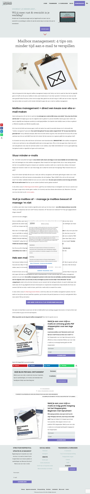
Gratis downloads (45, 462)
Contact (51, 270)
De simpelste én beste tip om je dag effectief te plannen (58, 396)
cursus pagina (30, 192)
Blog (71, 3)
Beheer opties (58, 267)
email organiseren (43, 391)
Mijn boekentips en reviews (45, 468)
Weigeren (50, 267)
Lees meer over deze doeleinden (46, 263)
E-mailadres (52, 376)
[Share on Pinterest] (1, 125)
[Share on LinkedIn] (1, 131)
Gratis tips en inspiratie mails (45, 465)
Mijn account (61, 489)
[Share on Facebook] (1, 128)
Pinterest (44, 451)
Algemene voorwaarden (31, 489)
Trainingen (53, 3)
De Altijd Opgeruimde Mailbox (31, 187)
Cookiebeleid (39, 270)
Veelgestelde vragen (67, 456)
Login (67, 462)
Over (45, 3)
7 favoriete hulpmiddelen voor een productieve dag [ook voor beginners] (36, 394)
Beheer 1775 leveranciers (34, 263)
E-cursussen (63, 3)
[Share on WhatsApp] (1, 134)
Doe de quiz (45, 29)
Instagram (45, 453)
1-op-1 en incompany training (68, 453)
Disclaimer (48, 489)
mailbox (51, 391)
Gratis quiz (45, 460)
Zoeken (72, 469)
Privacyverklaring (46, 270)
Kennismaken (79, 3)
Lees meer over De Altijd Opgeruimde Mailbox (45, 302)
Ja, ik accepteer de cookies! (38, 267)
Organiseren (45, 388)
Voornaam (53, 371)
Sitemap (23, 489)
